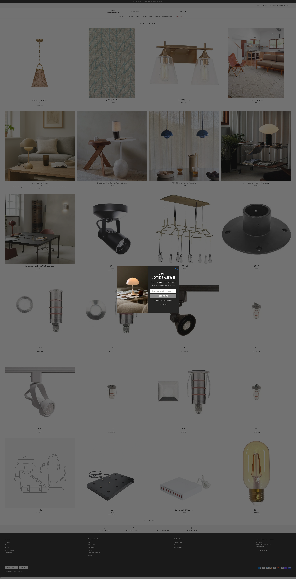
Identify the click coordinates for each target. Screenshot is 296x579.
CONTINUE (163, 296)
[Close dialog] (177, 268)
